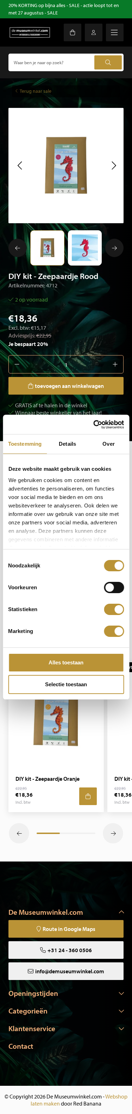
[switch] (114, 587)
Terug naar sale (35, 91)
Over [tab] (108, 444)
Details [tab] (67, 444)
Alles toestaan (66, 662)
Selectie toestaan (66, 684)
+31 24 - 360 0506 (70, 950)
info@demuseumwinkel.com (69, 971)
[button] (19, 165)
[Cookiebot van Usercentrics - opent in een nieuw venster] (94, 424)
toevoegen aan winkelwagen (69, 385)
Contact (20, 1046)
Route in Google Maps (69, 928)
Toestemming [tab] (25, 444)
